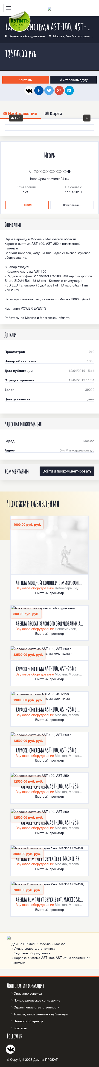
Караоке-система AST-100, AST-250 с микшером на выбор (49, 750)
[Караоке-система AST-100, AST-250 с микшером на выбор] (49, 737)
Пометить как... (72, 205)
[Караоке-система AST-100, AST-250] (49, 775)
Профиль (27, 205)
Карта (55, 113)
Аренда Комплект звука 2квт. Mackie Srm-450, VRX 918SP (49, 899)
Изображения (22, 113)
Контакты (25, 79)
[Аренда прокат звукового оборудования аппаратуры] (49, 610)
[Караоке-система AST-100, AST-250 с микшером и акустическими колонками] (49, 696)
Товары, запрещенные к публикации (41, 1014)
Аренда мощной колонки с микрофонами (49, 582)
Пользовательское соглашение (37, 1000)
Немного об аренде (28, 1021)
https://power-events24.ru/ (49, 178)
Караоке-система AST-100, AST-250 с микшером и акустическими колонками (49, 709)
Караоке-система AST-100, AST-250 (49, 786)
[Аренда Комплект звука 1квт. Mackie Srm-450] (49, 848)
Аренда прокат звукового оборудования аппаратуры (49, 623)
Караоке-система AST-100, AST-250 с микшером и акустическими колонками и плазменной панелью (49, 668)
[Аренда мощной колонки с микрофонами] (49, 545)
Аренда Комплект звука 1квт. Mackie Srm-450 (49, 858)
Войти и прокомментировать (67, 471)
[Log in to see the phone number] (68, 171)
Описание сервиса (28, 993)
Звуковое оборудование (27, 36)
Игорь (49, 155)
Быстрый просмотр (49, 592)
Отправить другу (75, 79)
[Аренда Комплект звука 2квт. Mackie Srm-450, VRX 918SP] (49, 886)
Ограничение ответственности (36, 1007)
